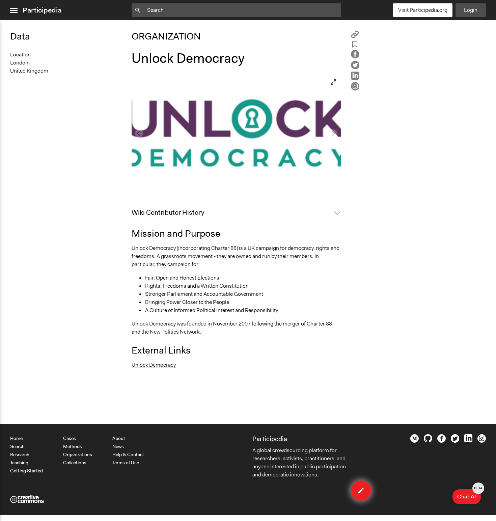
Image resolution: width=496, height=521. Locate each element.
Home (16, 438)
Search (17, 446)
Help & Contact (128, 454)
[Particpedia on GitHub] (428, 441)
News (118, 446)
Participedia (42, 10)
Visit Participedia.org (422, 10)
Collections (74, 463)
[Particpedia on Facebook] (441, 441)
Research (19, 454)
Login (470, 10)
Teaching (19, 463)
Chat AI (469, 494)
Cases (69, 438)
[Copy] (355, 36)
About (118, 438)
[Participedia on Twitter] (455, 441)
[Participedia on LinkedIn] (468, 441)
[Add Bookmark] (355, 45)
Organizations (77, 454)
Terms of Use (125, 463)
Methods (72, 446)
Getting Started (26, 471)
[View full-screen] (333, 82)
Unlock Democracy (154, 364)
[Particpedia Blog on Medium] (414, 441)
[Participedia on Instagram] (481, 441)
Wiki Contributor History (168, 212)
